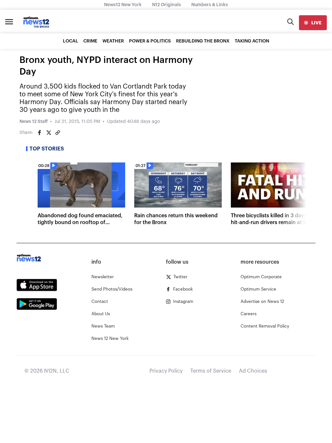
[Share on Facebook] (39, 132)
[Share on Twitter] (48, 132)
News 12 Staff (33, 121)
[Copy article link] (57, 132)
